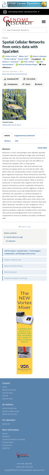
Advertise (6, 448)
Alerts (39, 84)
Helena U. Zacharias (10, 62)
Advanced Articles (9, 390)
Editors (5, 434)
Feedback (6, 436)
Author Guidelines (9, 408)
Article (7, 136)
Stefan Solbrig (10, 59)
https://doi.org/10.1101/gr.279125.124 (14, 74)
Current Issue (7, 393)
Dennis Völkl (23, 59)
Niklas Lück (23, 56)
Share (27, 84)
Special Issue (7, 399)
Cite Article (30, 79)
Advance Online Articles (13, 266)
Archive (5, 396)
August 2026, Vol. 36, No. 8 (11, 125)
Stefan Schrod (11, 56)
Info (16, 141)
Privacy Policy (7, 442)
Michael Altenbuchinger (27, 64)
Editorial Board (10, 272)
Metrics (7, 141)
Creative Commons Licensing (15, 278)
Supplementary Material (24, 136)
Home (4, 387)
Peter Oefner (29, 62)
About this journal (9, 414)
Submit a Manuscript (12, 260)
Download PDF (13, 79)
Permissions (12, 84)
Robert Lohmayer (40, 56)
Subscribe (6, 424)
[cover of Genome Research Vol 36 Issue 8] (24, 104)
